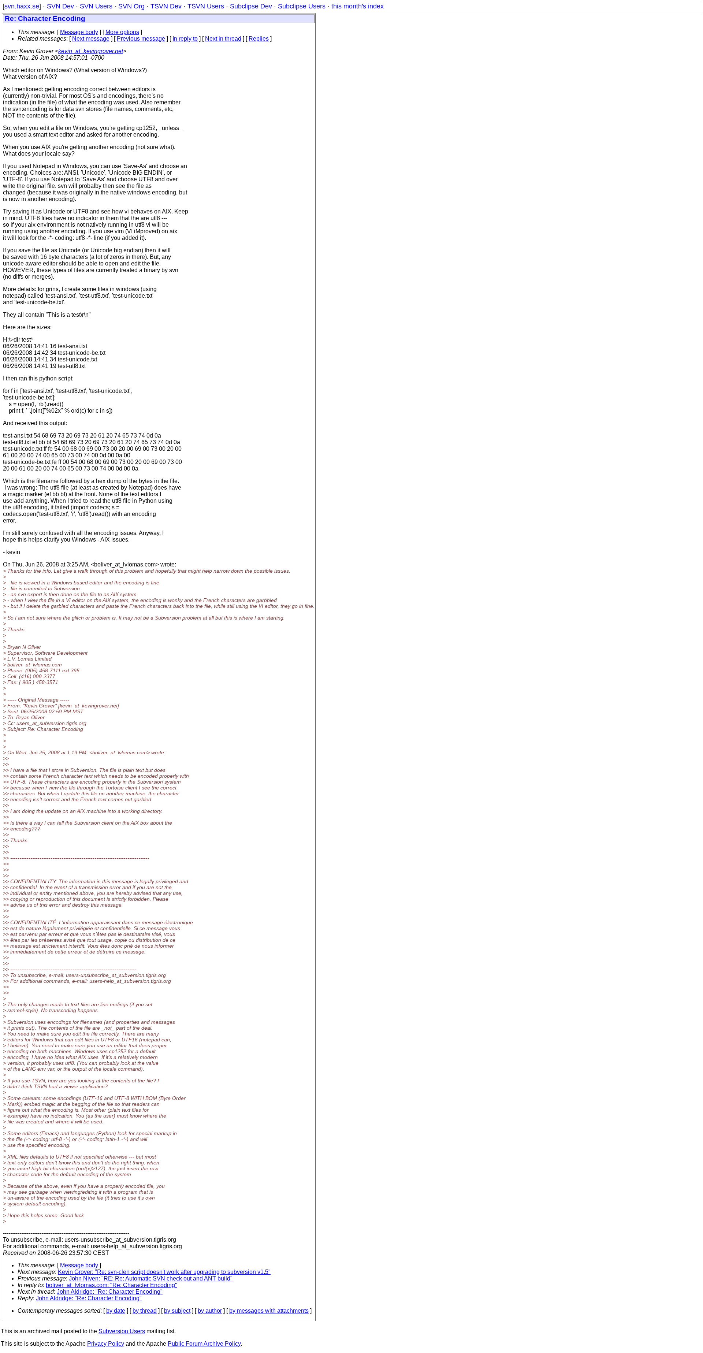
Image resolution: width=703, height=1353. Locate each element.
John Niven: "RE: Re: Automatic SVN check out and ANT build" (151, 1278)
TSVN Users (205, 6)
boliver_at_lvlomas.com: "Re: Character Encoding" (111, 1285)
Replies (259, 39)
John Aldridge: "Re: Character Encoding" (110, 1292)
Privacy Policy (105, 1344)
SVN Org (131, 6)
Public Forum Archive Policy (204, 1344)
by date (115, 1311)
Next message (90, 39)
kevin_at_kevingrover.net (90, 51)
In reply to (185, 39)
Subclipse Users (302, 6)
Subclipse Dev (251, 6)
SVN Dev (60, 6)
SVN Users (96, 6)
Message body (79, 32)
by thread (145, 1311)
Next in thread (223, 39)
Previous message (141, 39)
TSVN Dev (166, 6)
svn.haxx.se (21, 6)
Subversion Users (121, 1331)
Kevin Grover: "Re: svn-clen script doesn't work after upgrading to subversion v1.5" (164, 1272)
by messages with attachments (269, 1311)
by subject (177, 1311)
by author (210, 1311)
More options (122, 32)
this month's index (357, 6)
